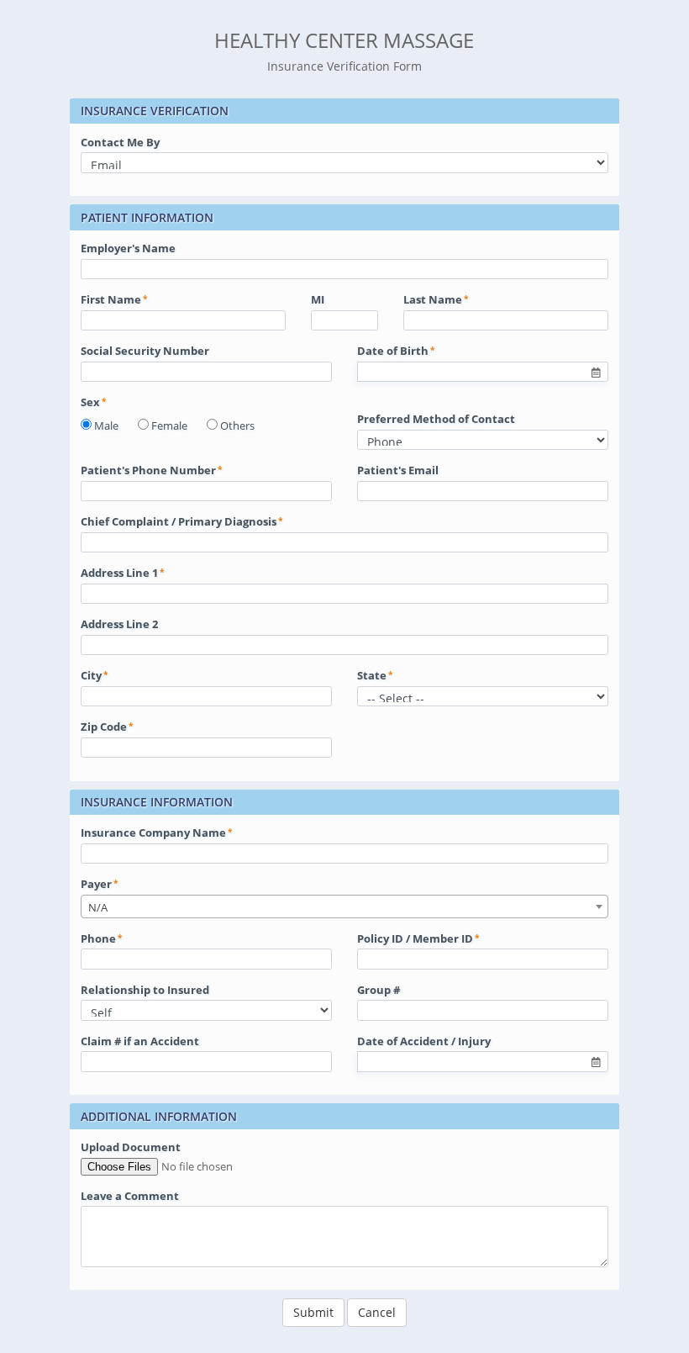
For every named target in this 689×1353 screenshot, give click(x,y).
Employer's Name (128, 248)
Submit (313, 1312)
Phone (98, 938)
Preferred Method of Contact (436, 418)
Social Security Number (145, 350)
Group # (378, 989)
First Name (111, 299)
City (91, 675)
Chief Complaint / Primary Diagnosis (178, 521)
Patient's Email (398, 470)
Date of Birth (393, 350)
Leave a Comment (130, 1195)
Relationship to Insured (145, 989)
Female (169, 425)
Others (237, 425)
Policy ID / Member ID (415, 938)
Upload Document (131, 1147)
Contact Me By (120, 142)
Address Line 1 (119, 572)
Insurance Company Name (153, 832)
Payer (96, 883)
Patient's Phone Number (148, 470)
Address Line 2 (119, 624)
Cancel (377, 1312)
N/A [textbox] (98, 907)
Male (106, 425)
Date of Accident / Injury (424, 1041)
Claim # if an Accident (140, 1041)
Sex (90, 402)
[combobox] (344, 906)
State (372, 675)
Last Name (432, 299)
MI (317, 299)
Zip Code (104, 726)
